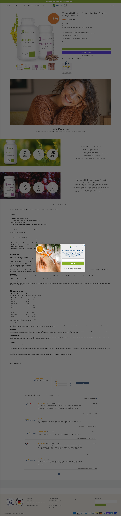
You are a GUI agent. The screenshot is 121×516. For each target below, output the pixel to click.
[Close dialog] (83, 246)
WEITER (73, 263)
